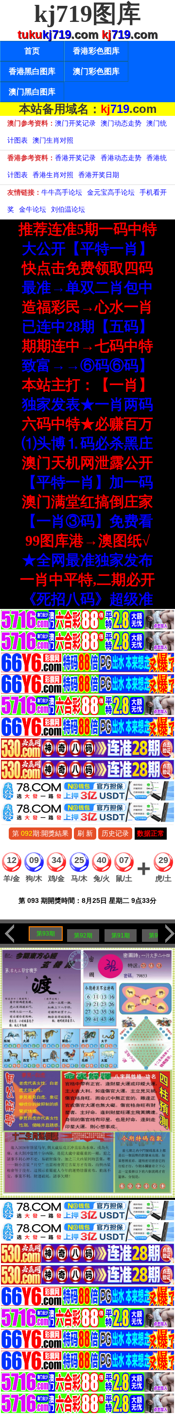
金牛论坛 (32, 209)
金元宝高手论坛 (111, 192)
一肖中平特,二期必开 (87, 579)
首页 (32, 51)
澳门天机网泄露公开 (87, 463)
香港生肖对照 (53, 175)
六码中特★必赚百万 (87, 424)
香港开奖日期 (98, 175)
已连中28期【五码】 (87, 326)
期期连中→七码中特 (87, 346)
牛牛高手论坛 (61, 192)
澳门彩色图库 (96, 71)
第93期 (45, 933)
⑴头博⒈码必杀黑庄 (87, 443)
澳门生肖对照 (53, 140)
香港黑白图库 (32, 71)
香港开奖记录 (75, 158)
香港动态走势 (121, 158)
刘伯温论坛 (68, 209)
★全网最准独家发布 (87, 560)
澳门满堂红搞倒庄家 (87, 502)
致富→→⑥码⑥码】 (87, 365)
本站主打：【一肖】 (87, 385)
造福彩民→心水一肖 (87, 307)
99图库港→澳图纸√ (87, 541)
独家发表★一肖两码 (87, 404)
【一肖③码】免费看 (87, 521)
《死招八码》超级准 (87, 599)
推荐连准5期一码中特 (87, 229)
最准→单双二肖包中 (87, 287)
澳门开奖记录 (75, 123)
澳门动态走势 (121, 123)
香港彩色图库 (96, 51)
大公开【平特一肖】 (87, 248)
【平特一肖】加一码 (87, 482)
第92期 (83, 935)
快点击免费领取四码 (87, 268)
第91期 (120, 935)
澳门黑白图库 (32, 92)
